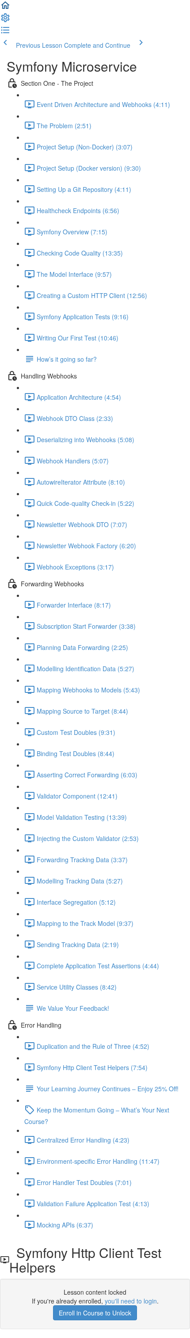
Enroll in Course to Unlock (95, 1312)
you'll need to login (131, 1300)
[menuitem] (5, 20)
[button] (5, 8)
